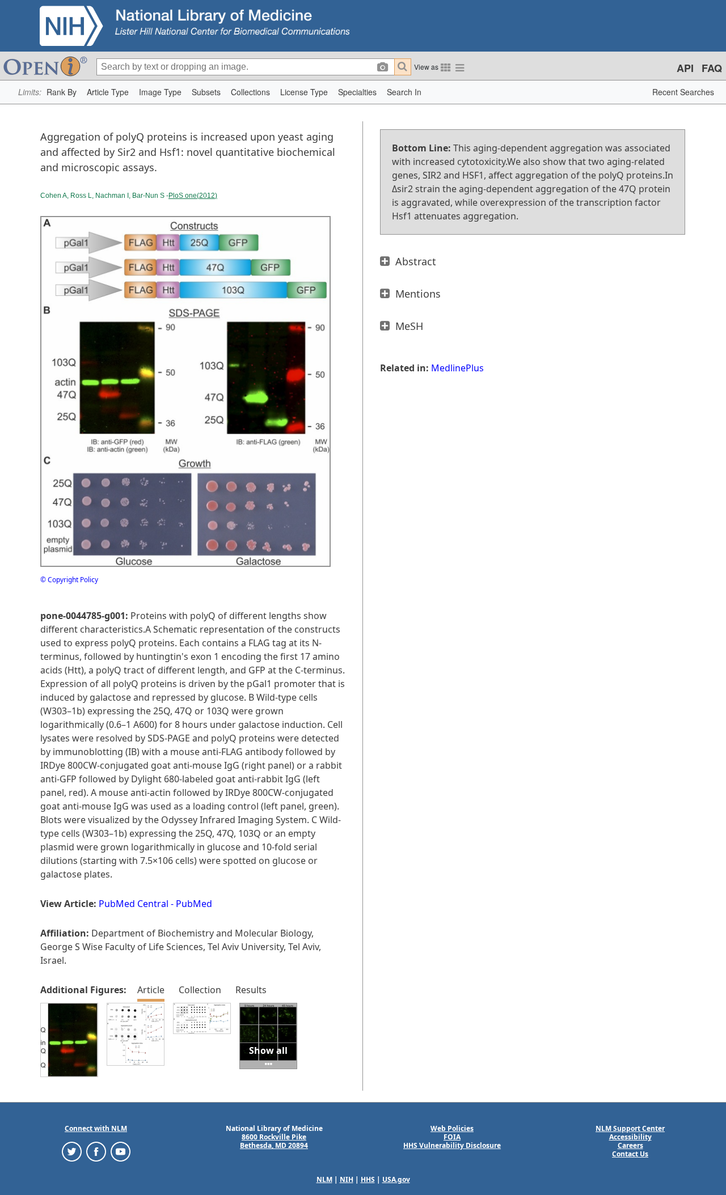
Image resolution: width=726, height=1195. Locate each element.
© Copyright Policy (69, 579)
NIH (346, 1179)
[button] (61, 92)
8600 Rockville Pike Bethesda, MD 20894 (274, 1141)
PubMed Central (133, 903)
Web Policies (452, 1128)
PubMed (194, 903)
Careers (630, 1145)
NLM (324, 1179)
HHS (368, 1179)
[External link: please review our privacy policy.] (72, 1151)
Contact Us (630, 1154)
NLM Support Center (630, 1128)
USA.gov (396, 1179)
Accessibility (630, 1137)
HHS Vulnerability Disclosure (452, 1145)
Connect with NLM (96, 1128)
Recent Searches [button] (683, 92)
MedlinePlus (457, 368)
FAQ (712, 68)
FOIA (452, 1137)
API (685, 68)
